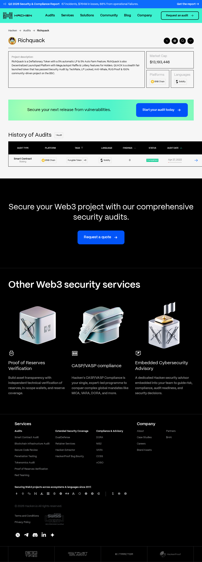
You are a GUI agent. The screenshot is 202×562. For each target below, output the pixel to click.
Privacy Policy (23, 522)
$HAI (169, 437)
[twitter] (167, 41)
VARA (99, 450)
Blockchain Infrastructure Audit (32, 444)
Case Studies (144, 437)
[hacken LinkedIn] (44, 535)
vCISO (99, 463)
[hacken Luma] (52, 535)
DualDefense (62, 437)
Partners (171, 431)
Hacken (12, 31)
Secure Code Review (26, 450)
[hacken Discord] (35, 535)
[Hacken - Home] (19, 15)
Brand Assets (144, 450)
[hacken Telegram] (26, 535)
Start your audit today (158, 109)
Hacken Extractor (65, 450)
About (140, 431)
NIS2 (99, 444)
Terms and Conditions (27, 516)
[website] (175, 41)
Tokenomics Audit (25, 463)
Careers (141, 444)
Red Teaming (22, 475)
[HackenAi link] (31, 554)
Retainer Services (65, 444)
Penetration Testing (26, 456)
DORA (99, 437)
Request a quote (97, 237)
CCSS (99, 456)
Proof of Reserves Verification (31, 469)
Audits (50, 15)
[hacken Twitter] (18, 535)
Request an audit (177, 15)
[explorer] (183, 41)
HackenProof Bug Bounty (69, 456)
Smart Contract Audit (27, 437)
